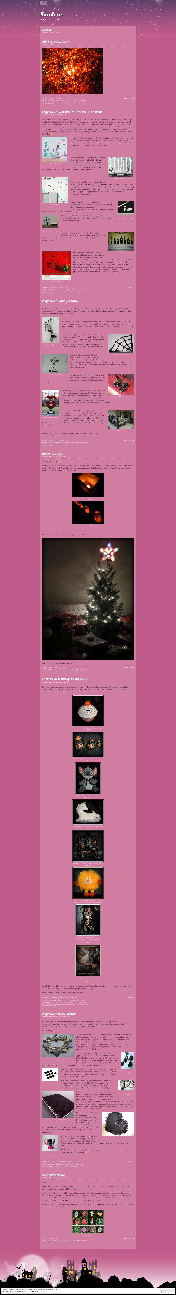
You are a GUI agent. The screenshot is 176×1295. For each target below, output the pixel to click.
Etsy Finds (55, 288)
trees (85, 291)
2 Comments (130, 1161)
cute (61, 289)
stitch (72, 1004)
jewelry (57, 1166)
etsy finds (59, 1165)
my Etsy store (50, 1189)
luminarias (83, 669)
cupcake (57, 999)
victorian (78, 444)
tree (79, 671)
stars (81, 291)
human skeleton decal (85, 207)
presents (66, 671)
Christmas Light (53, 454)
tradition (73, 671)
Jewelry (77, 1161)
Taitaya (95, 380)
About (43, 3)
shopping (68, 291)
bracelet (73, 1163)
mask (83, 1000)
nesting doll (55, 1002)
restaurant (52, 103)
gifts (86, 1240)
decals (66, 289)
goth (79, 289)
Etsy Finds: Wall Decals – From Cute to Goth (72, 112)
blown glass (64, 100)
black (58, 1163)
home (84, 289)
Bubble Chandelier (55, 41)
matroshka (46, 1002)
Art (50, 98)
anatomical (52, 1163)
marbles (56, 102)
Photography (57, 98)
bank (52, 999)
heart (52, 1166)
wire (55, 1006)
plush (84, 1002)
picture (82, 102)
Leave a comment (128, 98)
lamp (44, 102)
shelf (55, 444)
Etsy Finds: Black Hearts (59, 1014)
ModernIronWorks (69, 347)
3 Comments (130, 288)
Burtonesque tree (96, 216)
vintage (85, 444)
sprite (67, 1004)
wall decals (46, 293)
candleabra (63, 442)
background (55, 100)
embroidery (77, 1240)
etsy (75, 289)
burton (56, 289)
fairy (78, 999)
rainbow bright (53, 1004)
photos (72, 1002)
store (69, 1242)
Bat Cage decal (89, 265)
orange (61, 102)
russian (62, 1004)
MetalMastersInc (49, 423)
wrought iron (47, 445)
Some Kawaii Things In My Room (64, 679)
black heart (65, 1163)
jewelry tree (68, 1000)
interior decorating (49, 291)
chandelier (73, 100)
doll (71, 999)
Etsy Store (55, 1238)
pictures (79, 1002)
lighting (49, 102)
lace (49, 1242)
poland (44, 103)
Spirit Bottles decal (87, 233)
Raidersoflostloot (118, 327)
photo (67, 102)
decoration (64, 669)
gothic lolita (78, 1165)
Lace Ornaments (53, 1175)
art (49, 100)
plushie (44, 1004)
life (79, 1000)
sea (63, 291)
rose (51, 444)
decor (80, 100)
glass (84, 100)
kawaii (59, 291)
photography (74, 102)
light (77, 669)
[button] (88, 485)
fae (75, 999)
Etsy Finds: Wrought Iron (60, 301)
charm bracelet (82, 1163)
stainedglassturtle (69, 403)
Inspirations (64, 288)
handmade (46, 1166)
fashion (66, 1165)
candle (56, 442)
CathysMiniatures (77, 367)
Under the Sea (120, 138)
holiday (71, 669)
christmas (51, 669)
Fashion (55, 997)
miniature (45, 444)
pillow (67, 1166)
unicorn (78, 1004)
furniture (80, 442)
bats (52, 289)
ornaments (56, 1242)
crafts (44, 1165)
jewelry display (58, 1000)
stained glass (69, 444)
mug (62, 1166)
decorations (67, 1240)
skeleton (75, 291)
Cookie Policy (41, 1291)
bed (52, 442)
